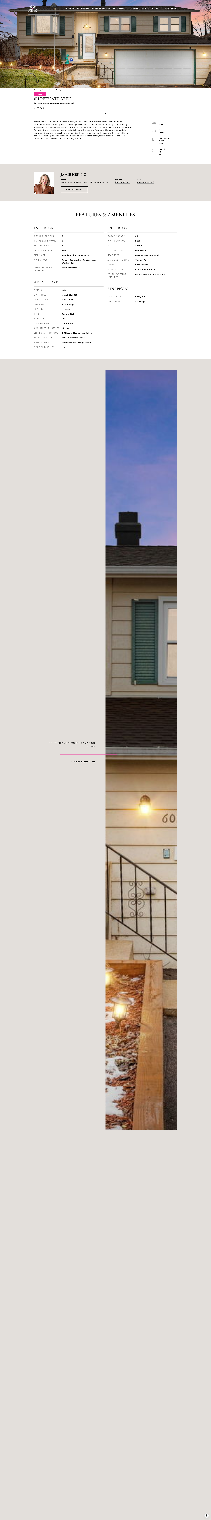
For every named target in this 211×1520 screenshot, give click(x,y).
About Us (69, 8)
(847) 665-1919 (122, 182)
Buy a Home (118, 8)
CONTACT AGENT (74, 190)
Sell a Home (132, 8)
